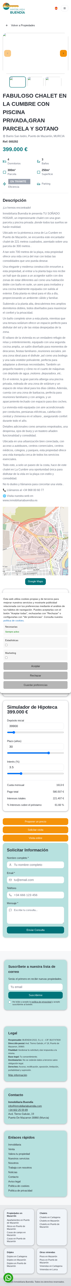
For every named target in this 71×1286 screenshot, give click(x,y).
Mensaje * (12, 903)
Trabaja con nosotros (20, 1167)
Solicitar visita (35, 829)
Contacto (13, 1176)
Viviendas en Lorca (49, 1269)
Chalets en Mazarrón (49, 1221)
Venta (11, 1149)
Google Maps (35, 581)
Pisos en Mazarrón (48, 1256)
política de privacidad (42, 1002)
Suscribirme (35, 995)
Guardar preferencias (36, 684)
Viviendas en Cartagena (51, 1266)
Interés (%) (13, 761)
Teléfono (11, 888)
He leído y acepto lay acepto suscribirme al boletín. (36, 1003)
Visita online (35, 838)
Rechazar (35, 675)
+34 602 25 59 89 (18, 1109)
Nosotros (13, 1162)
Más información (17, 1075)
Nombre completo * (18, 857)
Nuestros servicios (18, 1158)
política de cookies (13, 620)
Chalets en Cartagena (50, 1217)
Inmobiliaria (14, 1144)
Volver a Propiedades (23, 25)
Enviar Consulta (35, 929)
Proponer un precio (35, 821)
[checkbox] (9, 1002)
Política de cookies (18, 1185)
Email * (11, 873)
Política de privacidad (20, 1190)
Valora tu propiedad (19, 1153)
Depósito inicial (15, 720)
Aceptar (35, 666)
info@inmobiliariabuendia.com (25, 1105)
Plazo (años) (14, 741)
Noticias (12, 1172)
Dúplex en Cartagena (17, 1256)
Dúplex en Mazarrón (16, 1260)
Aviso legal (14, 1181)
